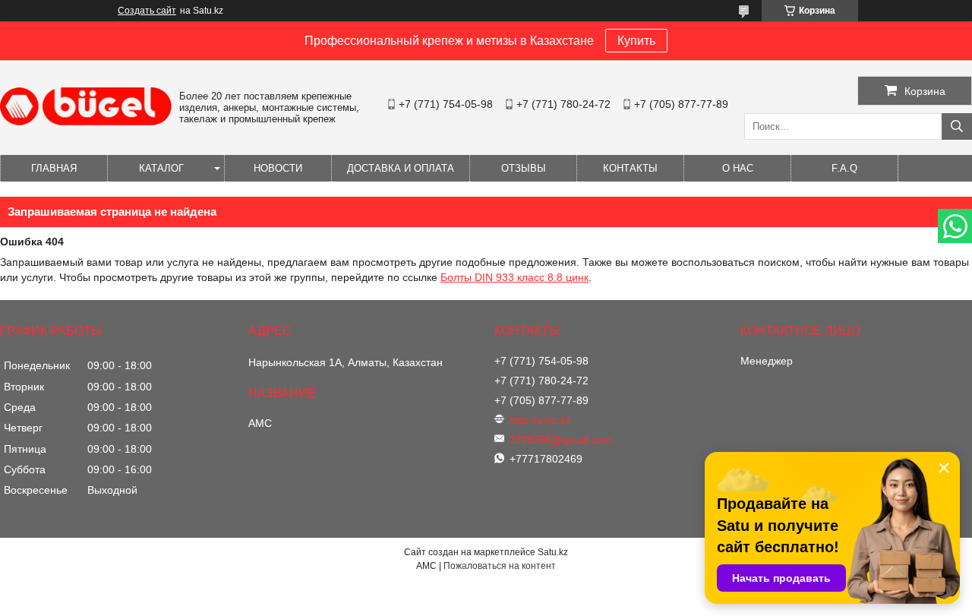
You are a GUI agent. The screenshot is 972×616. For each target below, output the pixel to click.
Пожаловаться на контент (499, 566)
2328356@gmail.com (561, 440)
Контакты (630, 168)
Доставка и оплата (400, 168)
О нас (737, 168)
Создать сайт (147, 10)
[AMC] (86, 121)
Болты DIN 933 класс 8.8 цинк (514, 277)
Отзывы (523, 168)
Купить (636, 40)
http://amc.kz (540, 420)
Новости (278, 168)
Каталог (161, 168)
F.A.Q (844, 168)
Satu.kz (553, 552)
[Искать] (957, 126)
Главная (54, 168)
